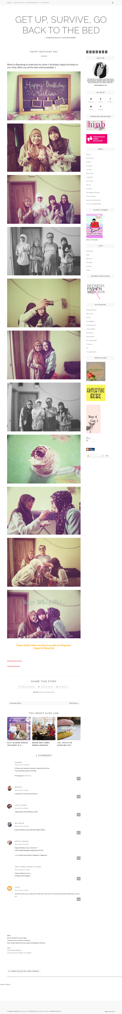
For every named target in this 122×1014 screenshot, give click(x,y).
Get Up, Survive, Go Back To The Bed (61, 24)
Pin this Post (63, 687)
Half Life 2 (27, 776)
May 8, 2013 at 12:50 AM (22, 765)
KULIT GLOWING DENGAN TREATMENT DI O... (17, 744)
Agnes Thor (89, 313)
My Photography (31, 2)
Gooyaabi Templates (43, 1011)
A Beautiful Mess (91, 310)
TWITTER (101, 101)
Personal (89, 188)
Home (9, 2)
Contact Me (18, 2)
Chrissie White (90, 329)
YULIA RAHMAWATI (14, 950)
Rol (87, 348)
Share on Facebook (28, 687)
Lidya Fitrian (21, 805)
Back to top (109, 1011)
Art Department (91, 325)
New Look (89, 258)
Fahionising (89, 251)
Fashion (88, 162)
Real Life (41, 692)
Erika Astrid (89, 333)
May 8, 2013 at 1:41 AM (21, 790)
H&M (87, 255)
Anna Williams (90, 321)
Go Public (89, 169)
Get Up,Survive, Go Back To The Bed (19, 953)
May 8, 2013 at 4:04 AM (21, 808)
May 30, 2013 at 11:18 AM (22, 870)
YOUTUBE (91, 109)
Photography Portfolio (93, 192)
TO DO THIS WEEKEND (93, 204)
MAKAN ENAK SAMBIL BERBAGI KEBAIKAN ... (41, 744)
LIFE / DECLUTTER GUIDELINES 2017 (64, 744)
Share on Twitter (47, 687)
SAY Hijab (89, 262)
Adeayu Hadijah (21, 841)
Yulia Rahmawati (49, 692)
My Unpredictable (91, 340)
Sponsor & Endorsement (93, 200)
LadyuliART (89, 177)
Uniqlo (88, 270)
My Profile (45, 2)
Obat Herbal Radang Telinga (28, 867)
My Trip (88, 185)
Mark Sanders (90, 336)
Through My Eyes (91, 352)
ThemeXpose (23, 1011)
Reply (78, 778)
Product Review (91, 196)
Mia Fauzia (19, 823)
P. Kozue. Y (89, 344)
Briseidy (18, 787)
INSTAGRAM (91, 101)
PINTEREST (100, 109)
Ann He (88, 317)
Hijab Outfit (89, 173)
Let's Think (89, 181)
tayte (17, 887)
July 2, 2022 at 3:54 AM (21, 890)
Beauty (88, 154)
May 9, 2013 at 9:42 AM (21, 844)
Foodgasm (89, 166)
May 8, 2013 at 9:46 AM (21, 826)
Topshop (89, 266)
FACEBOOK (110, 101)
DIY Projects (90, 158)
